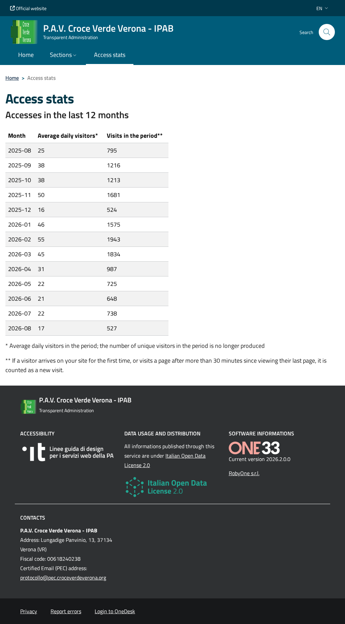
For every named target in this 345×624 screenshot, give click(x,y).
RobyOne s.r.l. (244, 473)
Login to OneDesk (115, 611)
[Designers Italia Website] (68, 452)
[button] (323, 8)
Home (12, 78)
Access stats (109, 54)
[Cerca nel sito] (327, 32)
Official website (30, 8)
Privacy (28, 611)
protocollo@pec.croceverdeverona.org (63, 577)
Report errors (66, 611)
